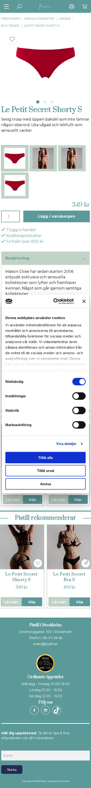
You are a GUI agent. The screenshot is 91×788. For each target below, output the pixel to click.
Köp (32, 500)
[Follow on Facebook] (34, 710)
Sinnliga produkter (39, 18)
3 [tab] (51, 102)
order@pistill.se (45, 644)
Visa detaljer (66, 444)
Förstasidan (10, 18)
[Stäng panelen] (84, 301)
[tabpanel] (45, 62)
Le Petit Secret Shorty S (42, 25)
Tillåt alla (45, 457)
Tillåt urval (45, 471)
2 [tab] (44, 102)
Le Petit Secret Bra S (69, 577)
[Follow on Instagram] (45, 710)
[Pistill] (45, 6)
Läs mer (13, 500)
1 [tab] (37, 102)
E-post (5, 746)
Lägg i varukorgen (56, 216)
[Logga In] (71, 6)
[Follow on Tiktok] (56, 710)
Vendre (65, 781)
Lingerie (65, 18)
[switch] (79, 396)
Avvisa (45, 484)
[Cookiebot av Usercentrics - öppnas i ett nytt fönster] (55, 301)
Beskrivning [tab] (17, 258)
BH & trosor (10, 25)
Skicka (12, 769)
